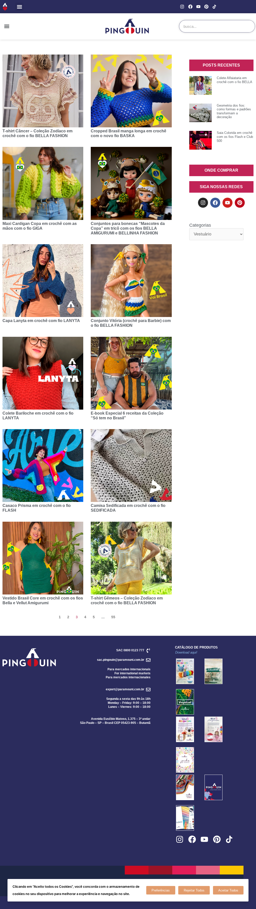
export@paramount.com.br (125, 689)
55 (113, 617)
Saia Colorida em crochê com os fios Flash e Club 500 (235, 136)
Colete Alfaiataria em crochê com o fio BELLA (234, 80)
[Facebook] (190, 6)
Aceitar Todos (228, 890)
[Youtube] (198, 6)
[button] (19, 7)
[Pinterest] (206, 6)
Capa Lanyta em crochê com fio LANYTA (41, 321)
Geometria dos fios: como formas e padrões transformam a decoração (234, 111)
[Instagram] (182, 6)
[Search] (248, 26)
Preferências (161, 890)
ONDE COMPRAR (221, 170)
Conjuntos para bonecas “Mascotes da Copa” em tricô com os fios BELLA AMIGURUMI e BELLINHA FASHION (128, 228)
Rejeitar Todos (194, 890)
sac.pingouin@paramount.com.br (120, 660)
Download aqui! (186, 652)
